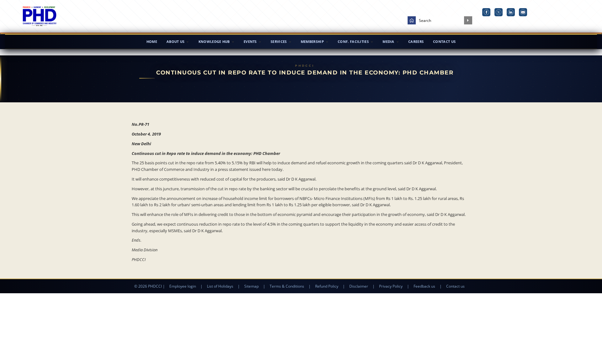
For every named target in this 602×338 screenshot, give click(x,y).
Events (250, 41)
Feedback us (424, 286)
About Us (175, 41)
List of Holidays (220, 286)
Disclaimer (358, 286)
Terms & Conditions (287, 286)
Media (388, 41)
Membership (312, 41)
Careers (416, 41)
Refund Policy (326, 286)
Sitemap (251, 286)
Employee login (182, 286)
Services (279, 41)
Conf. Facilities (353, 41)
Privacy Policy (391, 286)
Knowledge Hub (214, 41)
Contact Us (444, 41)
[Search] (468, 20)
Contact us (455, 286)
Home (151, 41)
